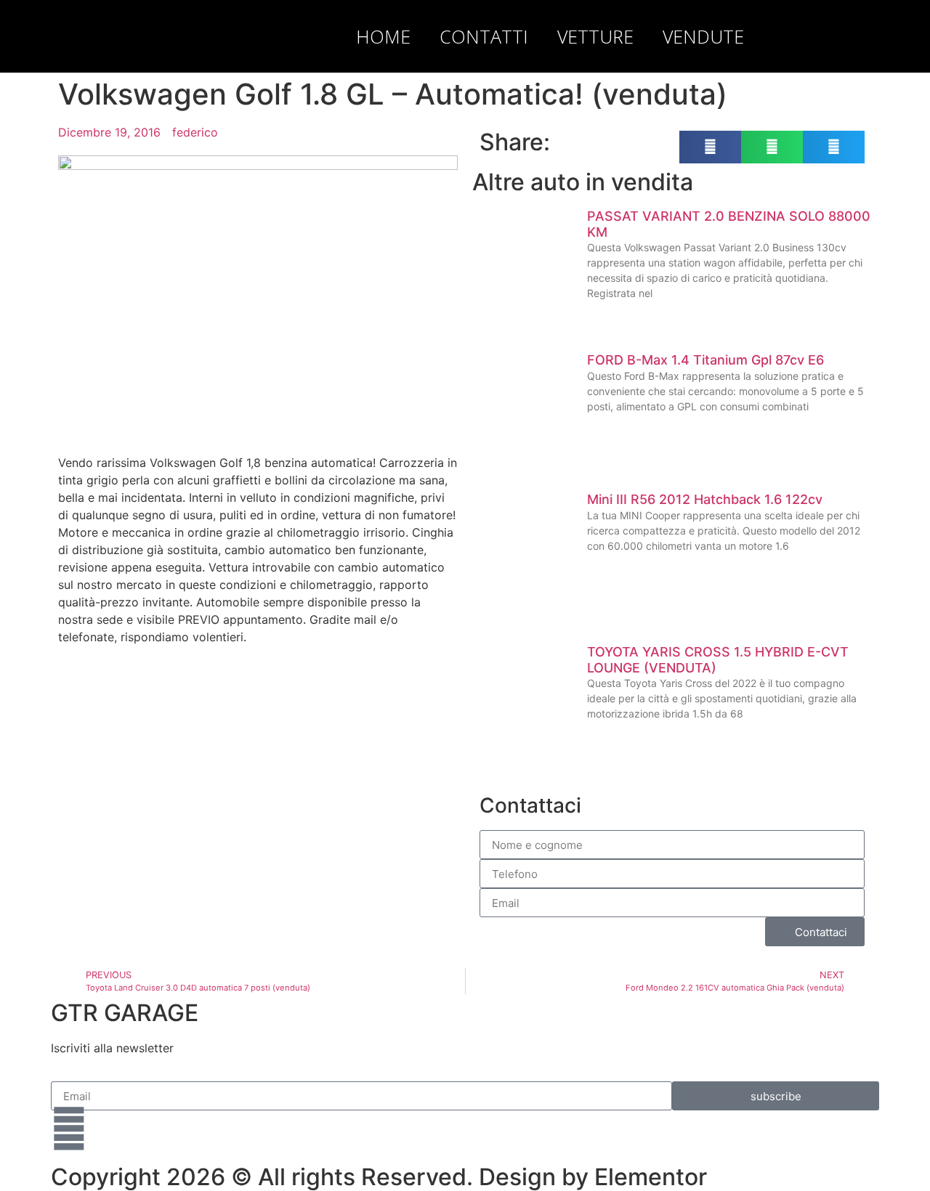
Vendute (703, 36)
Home (383, 36)
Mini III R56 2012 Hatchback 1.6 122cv (704, 499)
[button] (864, 36)
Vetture (595, 36)
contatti (484, 36)
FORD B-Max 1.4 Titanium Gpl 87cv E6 (705, 359)
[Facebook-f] (69, 1128)
